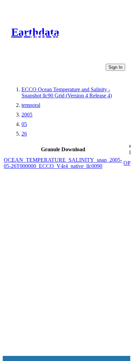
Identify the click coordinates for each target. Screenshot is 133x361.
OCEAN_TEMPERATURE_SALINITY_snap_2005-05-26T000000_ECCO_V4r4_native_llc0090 (63, 163)
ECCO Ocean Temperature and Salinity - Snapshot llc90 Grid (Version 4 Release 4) (66, 92)
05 (24, 124)
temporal (30, 105)
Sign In (115, 67)
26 (24, 134)
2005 (26, 114)
